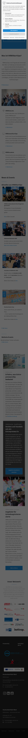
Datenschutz (6, 37)
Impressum (12, 37)
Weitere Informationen (19, 37)
